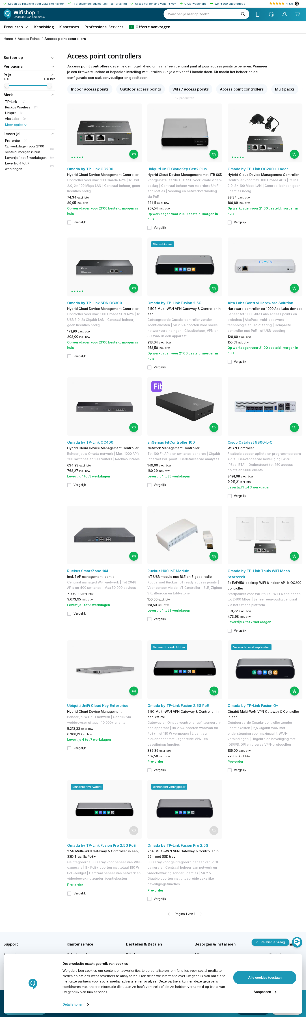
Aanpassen (262, 992)
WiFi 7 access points (190, 89)
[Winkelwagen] (297, 14)
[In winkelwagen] (133, 154)
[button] (29, 58)
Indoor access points (90, 89)
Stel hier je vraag (272, 942)
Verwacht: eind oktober (169, 647)
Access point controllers (242, 89)
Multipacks (285, 89)
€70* (172, 3)
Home (8, 39)
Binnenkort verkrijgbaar (169, 786)
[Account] (285, 14)
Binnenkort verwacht (87, 786)
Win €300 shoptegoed (230, 3)
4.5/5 (289, 3)
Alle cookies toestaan (265, 977)
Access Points (29, 39)
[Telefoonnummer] (258, 14)
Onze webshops (195, 3)
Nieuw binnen (162, 244)
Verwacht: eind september (251, 647)
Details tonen (72, 1004)
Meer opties (14, 125)
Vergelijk (79, 222)
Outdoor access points (140, 89)
